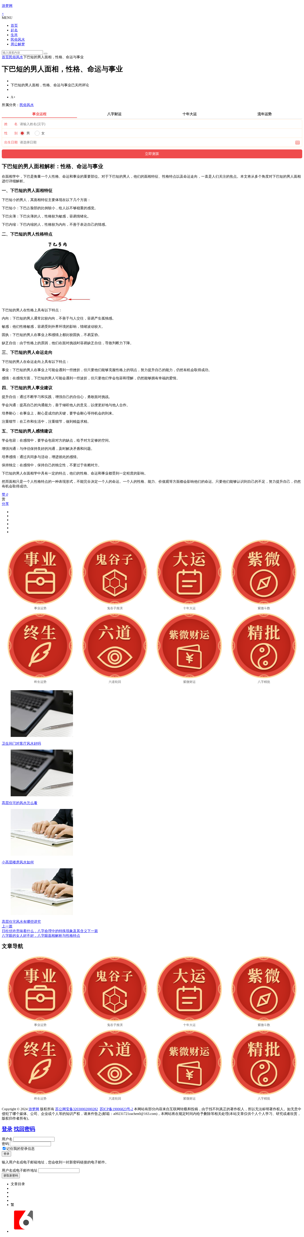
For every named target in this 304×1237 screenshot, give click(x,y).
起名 (14, 30)
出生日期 (11, 142)
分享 (5, 504)
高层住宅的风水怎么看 (19, 803)
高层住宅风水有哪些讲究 (21, 921)
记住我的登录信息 (20, 1149)
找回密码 (24, 1129)
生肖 (14, 35)
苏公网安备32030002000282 (76, 1109)
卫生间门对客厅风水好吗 (21, 743)
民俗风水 (18, 39)
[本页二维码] (23, 1231)
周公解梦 (18, 44)
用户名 (7, 1139)
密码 (5, 1144)
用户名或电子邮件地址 (19, 1170)
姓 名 (11, 124)
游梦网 (7, 6)
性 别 (11, 133)
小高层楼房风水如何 (18, 862)
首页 (14, 25)
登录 (7, 1129)
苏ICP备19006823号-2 (116, 1109)
